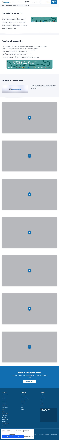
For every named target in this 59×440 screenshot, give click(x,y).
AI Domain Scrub (5, 407)
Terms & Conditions (40, 434)
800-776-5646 (41, 2)
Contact (47, 2)
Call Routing (4, 398)
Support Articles (24, 396)
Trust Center (42, 396)
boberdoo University (25, 398)
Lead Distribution (5, 394)
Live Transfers (4, 401)
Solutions (14, 2)
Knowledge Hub (27, 2)
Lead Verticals (23, 401)
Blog (37, 2)
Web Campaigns (5, 419)
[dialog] (17, 434)
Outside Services (5, 405)
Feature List (4, 421)
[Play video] (29, 117)
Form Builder (4, 403)
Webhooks (23, 403)
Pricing (33, 2)
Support (22, 409)
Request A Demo (54, 2)
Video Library (23, 394)
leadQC (3, 411)
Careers (41, 401)
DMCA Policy (47, 434)
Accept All (18, 436)
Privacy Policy (12, 434)
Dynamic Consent (5, 423)
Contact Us (42, 405)
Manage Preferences (28, 436)
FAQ (21, 405)
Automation (4, 425)
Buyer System (4, 415)
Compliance (42, 398)
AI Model (3, 409)
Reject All (7, 436)
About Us (41, 394)
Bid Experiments (5, 413)
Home (3, 5)
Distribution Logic (5, 417)
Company (20, 2)
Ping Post (3, 396)
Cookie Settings (54, 434)
